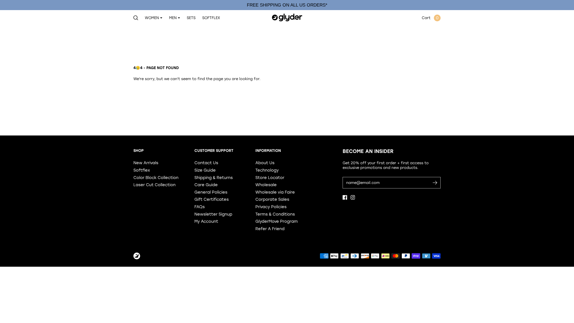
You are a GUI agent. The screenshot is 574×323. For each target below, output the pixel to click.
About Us (264, 162)
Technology (267, 170)
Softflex (141, 170)
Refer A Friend (270, 228)
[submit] (435, 182)
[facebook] (345, 198)
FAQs (199, 206)
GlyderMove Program (276, 221)
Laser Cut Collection (154, 184)
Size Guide (205, 170)
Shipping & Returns (213, 177)
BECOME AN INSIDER (368, 151)
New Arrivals (145, 162)
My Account (206, 221)
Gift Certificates (211, 199)
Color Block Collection (155, 177)
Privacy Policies (271, 206)
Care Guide (206, 184)
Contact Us (206, 162)
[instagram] (352, 198)
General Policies (210, 192)
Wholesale (266, 184)
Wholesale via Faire (275, 192)
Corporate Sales (272, 199)
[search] (135, 18)
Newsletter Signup (213, 214)
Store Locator (269, 177)
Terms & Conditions (275, 214)
